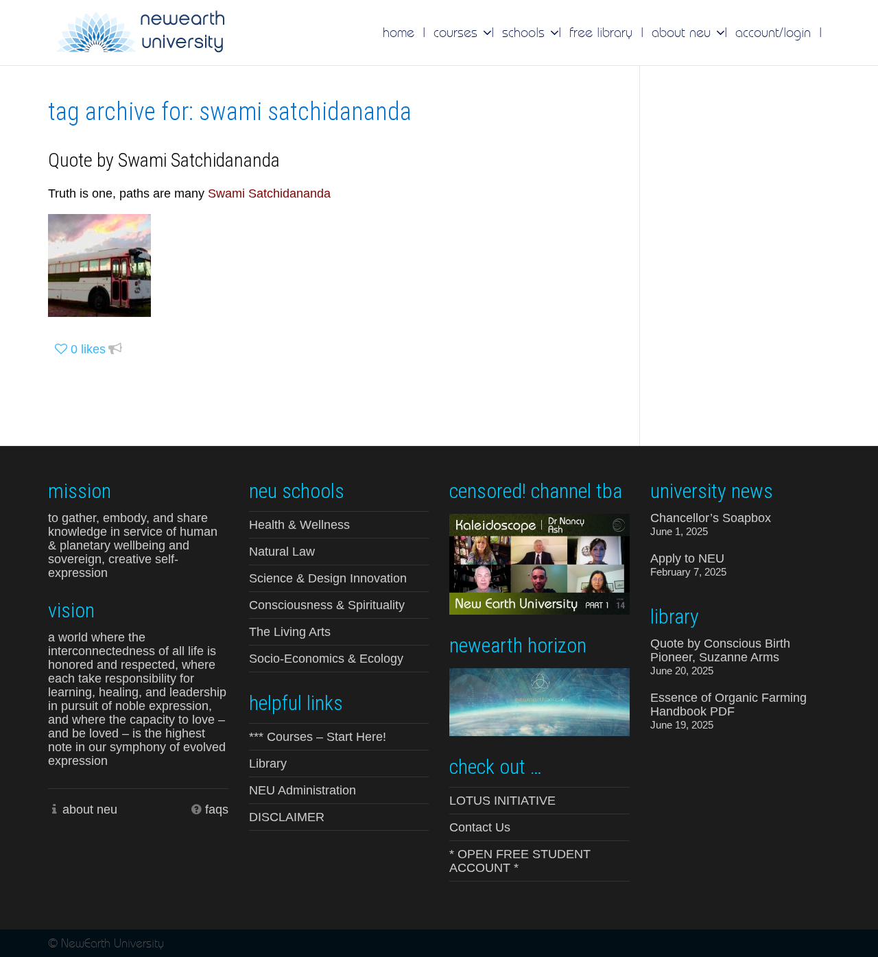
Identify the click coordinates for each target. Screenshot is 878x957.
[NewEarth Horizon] (539, 700)
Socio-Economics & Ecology (326, 658)
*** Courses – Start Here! (317, 737)
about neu (89, 809)
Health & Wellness (299, 525)
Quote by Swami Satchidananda (164, 160)
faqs (216, 809)
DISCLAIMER (286, 817)
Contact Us (479, 827)
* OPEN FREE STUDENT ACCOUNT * (520, 861)
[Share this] (115, 349)
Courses (458, 32)
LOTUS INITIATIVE (502, 800)
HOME (398, 32)
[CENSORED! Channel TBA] (539, 563)
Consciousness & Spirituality (327, 605)
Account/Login (773, 32)
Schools (525, 32)
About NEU (683, 32)
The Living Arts (290, 632)
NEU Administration (302, 790)
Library (268, 763)
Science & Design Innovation (328, 578)
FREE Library (600, 32)
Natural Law (282, 551)
